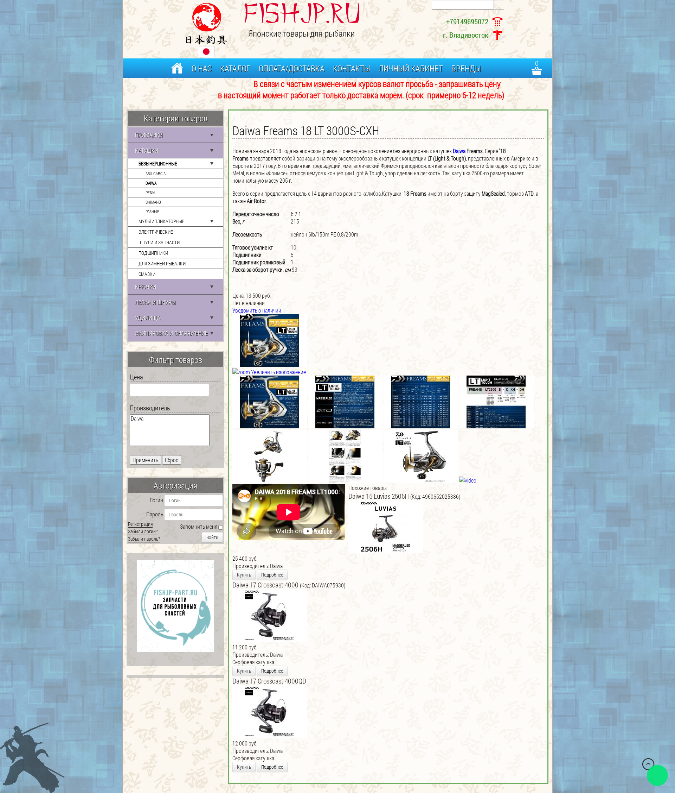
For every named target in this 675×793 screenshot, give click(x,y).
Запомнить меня (198, 526)
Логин (156, 500)
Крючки (145, 287)
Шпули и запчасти (159, 242)
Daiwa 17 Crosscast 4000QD (269, 680)
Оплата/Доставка (291, 68)
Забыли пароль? (144, 538)
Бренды (466, 68)
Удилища (147, 318)
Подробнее (272, 574)
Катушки (146, 150)
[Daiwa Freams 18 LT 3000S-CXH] (269, 402)
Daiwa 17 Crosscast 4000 (266, 584)
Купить (244, 574)
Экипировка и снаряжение (171, 333)
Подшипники (153, 253)
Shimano (153, 202)
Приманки (149, 135)
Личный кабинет (411, 68)
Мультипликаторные (162, 221)
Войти (212, 537)
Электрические (156, 231)
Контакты (351, 68)
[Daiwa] (169, 418)
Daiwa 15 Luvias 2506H (379, 496)
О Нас (202, 68)
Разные (152, 211)
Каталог (235, 68)
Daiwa (151, 183)
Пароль (154, 514)
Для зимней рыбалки (162, 263)
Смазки (147, 274)
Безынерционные (158, 163)
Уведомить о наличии (256, 310)
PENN (150, 192)
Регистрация (140, 524)
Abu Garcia (156, 173)
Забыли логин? (143, 531)
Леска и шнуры (155, 302)
